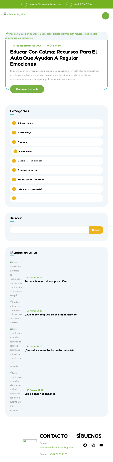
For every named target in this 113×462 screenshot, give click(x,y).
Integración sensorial (30, 189)
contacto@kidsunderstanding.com (45, 4)
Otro (20, 198)
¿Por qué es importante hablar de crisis (49, 350)
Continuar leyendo (27, 89)
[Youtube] (101, 445)
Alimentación (25, 123)
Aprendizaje (25, 132)
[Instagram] (93, 445)
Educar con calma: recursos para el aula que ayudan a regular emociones (53, 57)
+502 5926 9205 (83, 4)
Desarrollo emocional (30, 160)
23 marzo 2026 (34, 277)
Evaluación (25, 151)
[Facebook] (85, 445)
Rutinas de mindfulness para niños (45, 281)
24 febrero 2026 (35, 390)
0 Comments (54, 45)
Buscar (16, 218)
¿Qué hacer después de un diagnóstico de (50, 314)
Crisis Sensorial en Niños (39, 393)
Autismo (22, 142)
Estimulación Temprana (31, 179)
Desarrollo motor (27, 170)
